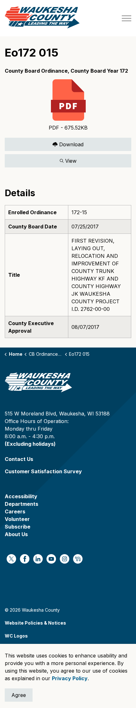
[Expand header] (126, 18)
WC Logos (16, 635)
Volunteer (17, 519)
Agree (18, 695)
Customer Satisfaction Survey (43, 471)
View (41, 159)
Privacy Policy (70, 678)
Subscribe (17, 526)
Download (44, 143)
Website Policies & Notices (35, 623)
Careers (15, 511)
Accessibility (21, 496)
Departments (21, 504)
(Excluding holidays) (30, 444)
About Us (16, 534)
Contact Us (19, 459)
